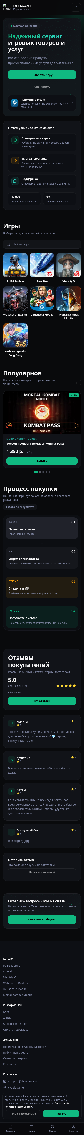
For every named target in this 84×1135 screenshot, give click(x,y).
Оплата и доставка (15, 1029)
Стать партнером (15, 1058)
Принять (61, 1113)
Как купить (42, 86)
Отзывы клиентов (15, 1023)
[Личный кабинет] (76, 7)
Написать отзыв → (42, 872)
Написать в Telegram (42, 919)
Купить (42, 461)
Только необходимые (23, 1113)
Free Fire (8, 971)
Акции (7, 1018)
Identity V (9, 977)
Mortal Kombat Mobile (21, 438)
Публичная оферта (16, 1052)
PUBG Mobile (11, 965)
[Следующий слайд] (77, 382)
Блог (6, 1012)
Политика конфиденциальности (24, 1046)
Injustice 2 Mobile (15, 989)
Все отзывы (42, 701)
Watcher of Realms (15, 983)
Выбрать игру (41, 75)
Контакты (9, 1064)
